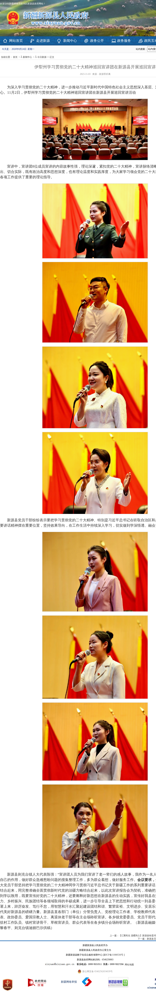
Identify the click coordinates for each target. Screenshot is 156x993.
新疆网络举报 (69, 981)
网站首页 (16, 41)
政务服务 (124, 41)
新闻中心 (70, 41)
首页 (15, 57)
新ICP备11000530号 (113, 954)
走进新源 (43, 41)
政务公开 (97, 41)
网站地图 (129, 964)
